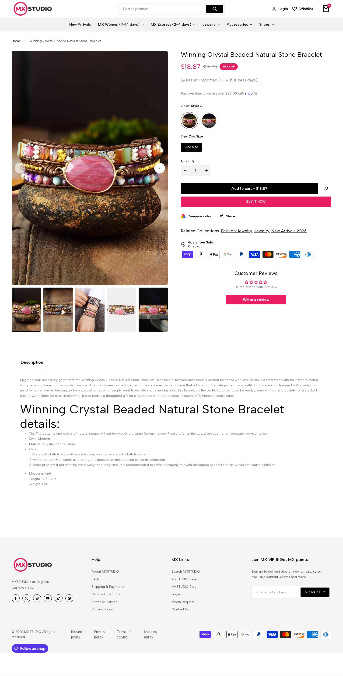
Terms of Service (104, 602)
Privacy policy (99, 634)
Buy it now (256, 202)
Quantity (188, 161)
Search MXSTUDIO (186, 572)
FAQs (96, 579)
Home (16, 41)
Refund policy (76, 634)
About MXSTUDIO (105, 572)
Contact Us (180, 609)
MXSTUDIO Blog (184, 587)
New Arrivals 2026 (289, 230)
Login (176, 594)
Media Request (183, 602)
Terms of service (124, 634)
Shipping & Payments (108, 587)
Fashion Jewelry (236, 230)
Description (32, 362)
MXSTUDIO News (185, 579)
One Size (191, 147)
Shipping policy (150, 634)
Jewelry (261, 230)
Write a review (256, 299)
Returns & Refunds (106, 594)
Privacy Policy (102, 609)
